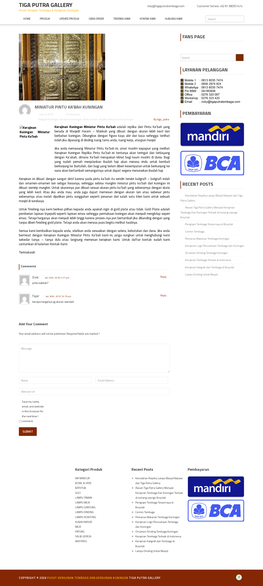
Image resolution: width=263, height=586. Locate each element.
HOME (26, 19)
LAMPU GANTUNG (85, 507)
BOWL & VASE (83, 483)
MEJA (78, 527)
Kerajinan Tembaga (73, 578)
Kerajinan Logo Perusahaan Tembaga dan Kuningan (214, 246)
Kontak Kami (148, 19)
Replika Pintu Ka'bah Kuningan (116, 119)
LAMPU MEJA (82, 502)
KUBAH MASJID (83, 522)
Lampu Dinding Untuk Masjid (201, 274)
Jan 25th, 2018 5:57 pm (57, 277)
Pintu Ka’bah (153, 126)
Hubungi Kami (173, 19)
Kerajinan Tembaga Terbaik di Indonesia (208, 260)
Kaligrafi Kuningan (48, 119)
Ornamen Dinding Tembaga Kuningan (206, 253)
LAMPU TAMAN (83, 498)
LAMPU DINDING (84, 512)
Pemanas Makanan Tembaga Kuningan (207, 239)
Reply (163, 277)
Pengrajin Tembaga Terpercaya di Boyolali (209, 224)
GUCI (78, 493)
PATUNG (80, 531)
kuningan (74, 135)
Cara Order (96, 19)
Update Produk (69, 19)
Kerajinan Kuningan (71, 119)
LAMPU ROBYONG (85, 517)
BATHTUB (80, 488)
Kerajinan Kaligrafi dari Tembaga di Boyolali (209, 267)
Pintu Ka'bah (90, 119)
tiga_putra (163, 119)
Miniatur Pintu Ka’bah (100, 126)
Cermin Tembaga (194, 231)
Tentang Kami (121, 19)
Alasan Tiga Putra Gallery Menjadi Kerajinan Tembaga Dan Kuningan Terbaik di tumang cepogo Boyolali (209, 212)
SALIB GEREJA (83, 536)
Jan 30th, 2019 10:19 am (58, 296)
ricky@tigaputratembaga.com (165, 6)
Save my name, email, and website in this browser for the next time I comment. (33, 411)
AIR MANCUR (82, 478)
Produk (45, 19)
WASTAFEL (81, 541)
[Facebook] (239, 577)
